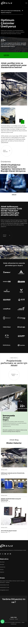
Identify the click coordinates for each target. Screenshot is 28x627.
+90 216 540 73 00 (4, 585)
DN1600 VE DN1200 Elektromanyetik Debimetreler (11, 499)
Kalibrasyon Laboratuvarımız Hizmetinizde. (13, 473)
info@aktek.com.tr (4, 590)
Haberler (2, 572)
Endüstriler (2, 567)
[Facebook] (0, 554)
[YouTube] (5, 554)
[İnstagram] (2, 554)
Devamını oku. (4, 474)
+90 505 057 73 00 (4, 587)
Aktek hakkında (5, 150)
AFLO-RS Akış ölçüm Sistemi (9, 530)
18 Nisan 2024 (4, 469)
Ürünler (2, 569)
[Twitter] (8, 554)
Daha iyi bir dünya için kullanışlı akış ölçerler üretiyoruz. (10, 11)
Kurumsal (2, 562)
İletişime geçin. (13, 374)
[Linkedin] (10, 554)
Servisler (2, 564)
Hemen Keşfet (4, 235)
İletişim (13, 605)
